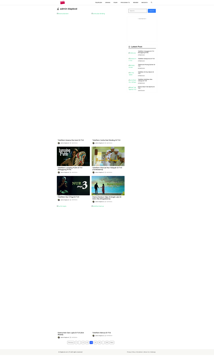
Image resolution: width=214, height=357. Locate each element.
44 (95, 342)
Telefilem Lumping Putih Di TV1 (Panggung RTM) (70, 168)
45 (99, 342)
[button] (151, 2)
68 (107, 342)
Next (111, 342)
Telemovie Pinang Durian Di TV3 (146, 65)
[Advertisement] (142, 29)
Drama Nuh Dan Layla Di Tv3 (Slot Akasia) (71, 334)
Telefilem (98, 2)
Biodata (145, 2)
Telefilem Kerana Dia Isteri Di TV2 (71, 140)
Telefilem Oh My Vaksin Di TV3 (146, 72)
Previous (70, 342)
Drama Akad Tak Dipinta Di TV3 (146, 87)
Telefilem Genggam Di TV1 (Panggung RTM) (146, 51)
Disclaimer (139, 352)
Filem (115, 2)
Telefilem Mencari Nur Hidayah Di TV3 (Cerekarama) (107, 168)
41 (83, 342)
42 (87, 342)
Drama (107, 2)
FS (70, 352)
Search (152, 11)
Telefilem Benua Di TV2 (101, 333)
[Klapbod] (62, 2)
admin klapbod (65, 143)
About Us (146, 352)
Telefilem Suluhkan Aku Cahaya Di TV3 (145, 80)
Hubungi (152, 352)
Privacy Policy (131, 352)
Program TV (125, 2)
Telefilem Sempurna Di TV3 (146, 58)
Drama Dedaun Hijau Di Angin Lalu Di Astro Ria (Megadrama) (106, 198)
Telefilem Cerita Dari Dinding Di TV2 (106, 140)
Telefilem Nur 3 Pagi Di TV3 (68, 197)
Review (135, 2)
